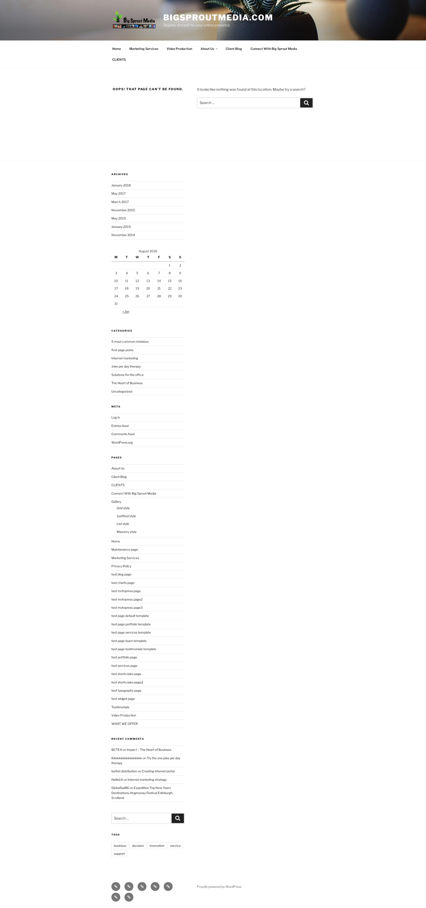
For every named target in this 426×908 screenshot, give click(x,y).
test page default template (130, 616)
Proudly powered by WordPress (219, 886)
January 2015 (121, 227)
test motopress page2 (126, 599)
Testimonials (120, 707)
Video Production (179, 49)
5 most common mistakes (130, 341)
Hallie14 (117, 779)
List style (123, 524)
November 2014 (123, 235)
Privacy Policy (121, 566)
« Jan (125, 311)
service (175, 845)
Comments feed (122, 434)
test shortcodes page (126, 674)
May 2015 (118, 218)
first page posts (122, 350)
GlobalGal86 (120, 788)
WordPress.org (122, 442)
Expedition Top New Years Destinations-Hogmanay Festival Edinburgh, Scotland (142, 793)
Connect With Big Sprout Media (273, 49)
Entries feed (119, 426)
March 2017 (120, 202)
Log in (115, 417)
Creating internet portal (158, 771)
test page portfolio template (131, 624)
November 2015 (123, 210)
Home (116, 49)
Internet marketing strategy (147, 779)
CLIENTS (119, 59)
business (120, 845)
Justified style (126, 516)
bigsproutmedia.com (218, 17)
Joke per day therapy (126, 366)
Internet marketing (124, 358)
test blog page (121, 574)
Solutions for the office (127, 375)
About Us (207, 49)
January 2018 (121, 185)
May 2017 (118, 193)
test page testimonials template (133, 649)
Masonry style (126, 532)
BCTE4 (116, 749)
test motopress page (126, 591)
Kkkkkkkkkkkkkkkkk (126, 758)
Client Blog (234, 49)
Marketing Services (143, 49)
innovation (157, 845)
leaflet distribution (124, 771)
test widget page (123, 699)
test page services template (131, 632)
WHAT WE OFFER (124, 724)
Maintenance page (124, 549)
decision (138, 845)
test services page (124, 665)
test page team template (128, 641)
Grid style (123, 508)
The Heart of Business (127, 383)
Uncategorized (121, 391)
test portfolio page (124, 657)
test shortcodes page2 (127, 682)
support (119, 853)
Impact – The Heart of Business (149, 749)
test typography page (126, 690)
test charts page (122, 583)
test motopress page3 (127, 607)
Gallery (116, 501)
